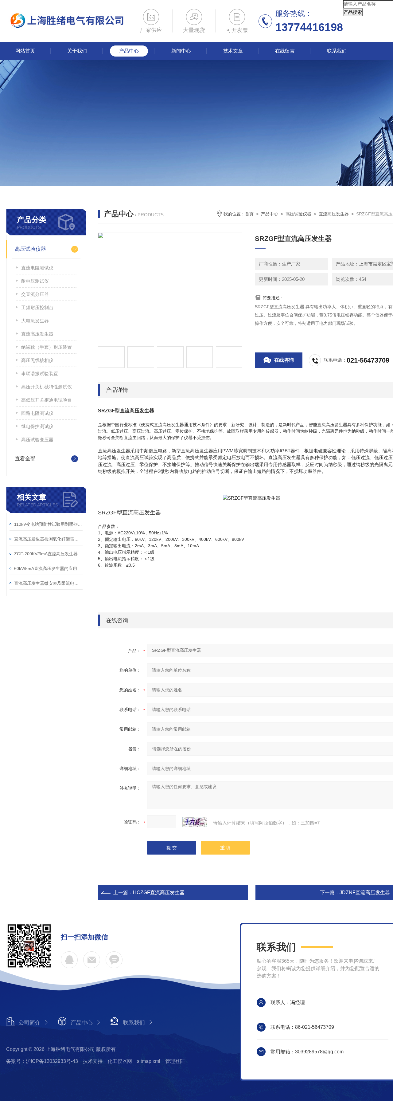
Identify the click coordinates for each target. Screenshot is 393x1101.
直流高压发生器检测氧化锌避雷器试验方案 (48, 539)
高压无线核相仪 (37, 360)
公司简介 (29, 1023)
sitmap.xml (148, 1061)
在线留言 (285, 50)
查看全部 (25, 459)
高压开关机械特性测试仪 (46, 386)
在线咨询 (284, 360)
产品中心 (129, 50)
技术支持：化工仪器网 (107, 1061)
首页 (249, 213)
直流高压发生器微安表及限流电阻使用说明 (48, 583)
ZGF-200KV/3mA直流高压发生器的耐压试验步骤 (48, 553)
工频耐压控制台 (37, 307)
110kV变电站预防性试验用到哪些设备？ (48, 524)
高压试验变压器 (37, 439)
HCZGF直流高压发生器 (159, 892)
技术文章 (233, 50)
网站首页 (25, 50)
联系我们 (337, 50)
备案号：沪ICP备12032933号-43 (42, 1061)
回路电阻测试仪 (37, 413)
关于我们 (77, 50)
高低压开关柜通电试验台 (46, 400)
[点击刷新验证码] (194, 822)
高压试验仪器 (30, 249)
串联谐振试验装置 (39, 373)
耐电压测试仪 (35, 281)
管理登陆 (175, 1061)
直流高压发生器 (37, 333)
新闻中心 (181, 50)
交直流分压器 (35, 294)
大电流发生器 (35, 320)
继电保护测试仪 (37, 426)
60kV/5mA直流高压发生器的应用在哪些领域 (48, 568)
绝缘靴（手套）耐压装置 (46, 347)
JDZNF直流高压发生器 (365, 892)
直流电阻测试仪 (37, 267)
